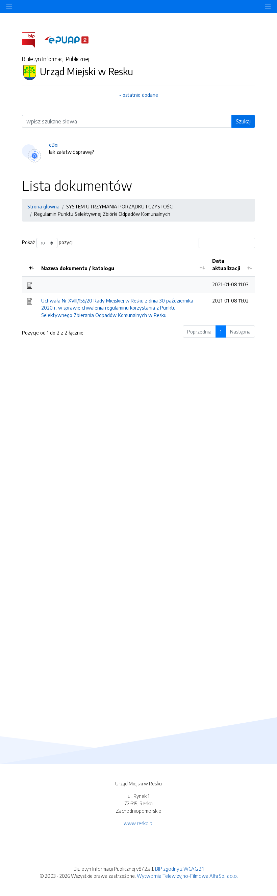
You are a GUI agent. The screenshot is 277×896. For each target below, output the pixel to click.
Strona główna (43, 206)
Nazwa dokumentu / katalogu (77, 268)
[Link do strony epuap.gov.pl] (67, 39)
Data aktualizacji (226, 264)
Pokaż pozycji (48, 242)
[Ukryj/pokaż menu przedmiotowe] (9, 6)
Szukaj (243, 121)
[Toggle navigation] (268, 6)
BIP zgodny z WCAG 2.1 (179, 869)
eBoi (53, 145)
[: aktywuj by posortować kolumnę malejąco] (29, 265)
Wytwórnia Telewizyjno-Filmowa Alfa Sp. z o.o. (187, 876)
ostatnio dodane (140, 95)
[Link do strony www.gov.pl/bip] (32, 39)
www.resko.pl (138, 823)
